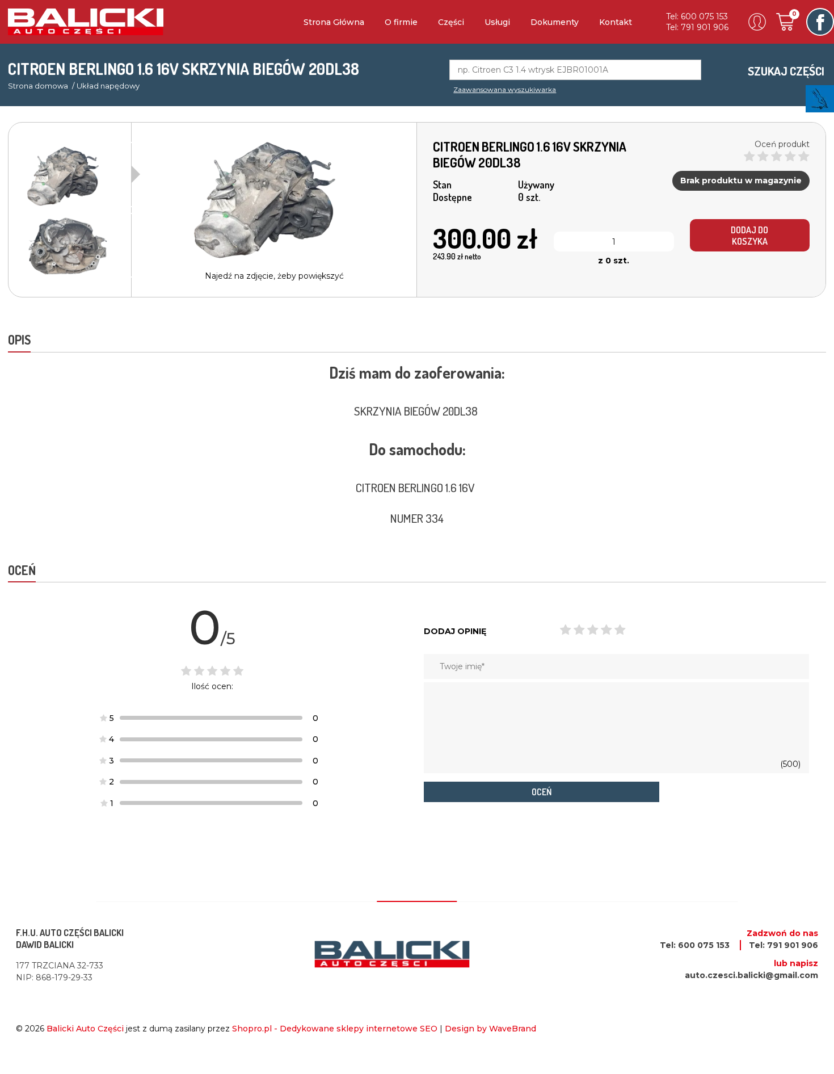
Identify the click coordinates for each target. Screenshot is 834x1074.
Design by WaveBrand (490, 1028)
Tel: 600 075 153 (697, 16)
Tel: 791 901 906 (697, 27)
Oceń (541, 792)
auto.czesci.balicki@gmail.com (751, 975)
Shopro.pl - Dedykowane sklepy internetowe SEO (334, 1028)
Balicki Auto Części (85, 1028)
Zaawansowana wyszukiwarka (504, 89)
